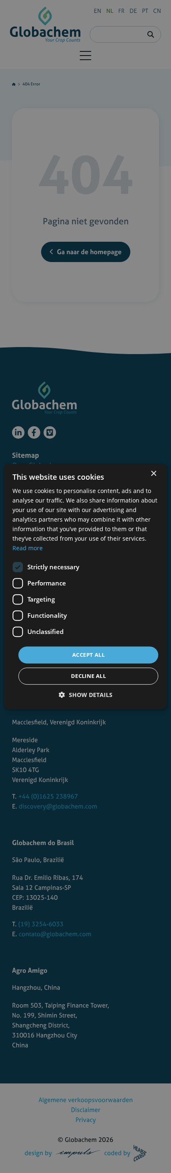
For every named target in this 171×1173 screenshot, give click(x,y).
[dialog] (85, 586)
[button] (85, 695)
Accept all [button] (88, 654)
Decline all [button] (88, 676)
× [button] (153, 474)
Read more (27, 548)
